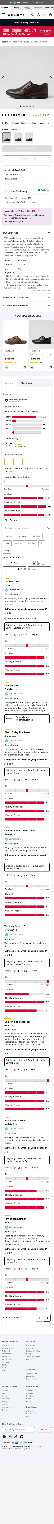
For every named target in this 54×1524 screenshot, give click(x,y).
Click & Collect (8, 1348)
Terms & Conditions (10, 1449)
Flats (4, 1393)
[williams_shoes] (21, 1437)
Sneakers (6, 1399)
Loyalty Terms (32, 1379)
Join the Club (31, 1373)
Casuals (29, 1393)
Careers (29, 1348)
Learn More (31, 1376)
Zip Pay (5, 1365)
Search (44, 1430)
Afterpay (5, 1362)
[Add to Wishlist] (25, 367)
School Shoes (32, 1411)
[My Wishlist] (44, 14)
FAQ (4, 1368)
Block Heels (7, 1407)
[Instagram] (10, 1437)
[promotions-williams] (27, 36)
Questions (26, 383)
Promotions (7, 1359)
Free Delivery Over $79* (26, 23)
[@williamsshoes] (15, 1437)
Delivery (5, 1345)
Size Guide (6, 1357)
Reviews (9, 383)
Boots (4, 1410)
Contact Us (30, 1345)
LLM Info (5, 1371)
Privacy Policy (24, 1449)
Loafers (5, 1404)
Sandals (5, 1390)
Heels (4, 1396)
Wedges (5, 1402)
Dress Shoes (31, 1399)
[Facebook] (4, 1437)
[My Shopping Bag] (50, 14)
